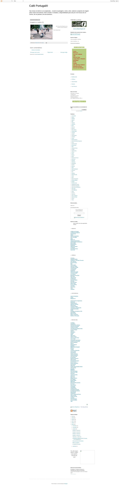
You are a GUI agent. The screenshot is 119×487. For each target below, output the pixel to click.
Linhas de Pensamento (75, 240)
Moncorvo (73, 159)
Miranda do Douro (75, 157)
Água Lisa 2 (73, 335)
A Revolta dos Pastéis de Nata (76, 328)
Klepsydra (73, 373)
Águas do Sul (73, 233)
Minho (73, 156)
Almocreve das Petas (75, 337)
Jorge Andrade (74, 81)
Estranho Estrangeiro (75, 360)
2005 (73, 424)
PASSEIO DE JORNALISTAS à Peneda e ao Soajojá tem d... (80, 439)
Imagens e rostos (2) (76, 433)
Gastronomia (74, 150)
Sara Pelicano (74, 86)
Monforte (73, 160)
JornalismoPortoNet (74, 308)
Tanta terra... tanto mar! (77, 436)
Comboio (73, 136)
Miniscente (73, 381)
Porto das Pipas (74, 282)
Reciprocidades (74, 180)
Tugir (71, 401)
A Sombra (72, 258)
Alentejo (73, 118)
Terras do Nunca (74, 400)
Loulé (73, 153)
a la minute (74, 115)
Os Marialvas (73, 278)
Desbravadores (74, 139)
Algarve (73, 120)
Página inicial (50, 52)
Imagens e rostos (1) (76, 435)
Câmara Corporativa (75, 236)
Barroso (73, 128)
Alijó (72, 121)
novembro (75, 427)
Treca (72, 288)
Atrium (72, 297)
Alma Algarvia (73, 261)
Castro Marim (74, 135)
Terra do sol (73, 286)
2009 (73, 417)
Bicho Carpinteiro (74, 342)
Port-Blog (72, 281)
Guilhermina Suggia (74, 271)
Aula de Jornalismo (74, 296)
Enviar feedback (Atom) (39, 54)
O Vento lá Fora (73, 388)
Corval (73, 138)
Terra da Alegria (74, 398)
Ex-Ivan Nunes (73, 362)
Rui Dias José (74, 76)
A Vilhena (73, 79)
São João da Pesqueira (76, 187)
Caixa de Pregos (74, 266)
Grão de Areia (73, 367)
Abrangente (73, 332)
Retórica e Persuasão (75, 315)
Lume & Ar (73, 375)
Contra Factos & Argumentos (76, 300)
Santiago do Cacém (75, 184)
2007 (73, 421)
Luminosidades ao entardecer (76, 241)
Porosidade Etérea (74, 248)
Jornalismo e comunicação (76, 307)
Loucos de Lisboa (74, 374)
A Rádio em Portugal (75, 231)
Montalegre (74, 163)
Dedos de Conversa (74, 358)
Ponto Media (73, 312)
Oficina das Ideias (74, 246)
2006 (73, 422)
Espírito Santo (74, 143)
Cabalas (72, 349)
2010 (73, 416)
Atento (72, 235)
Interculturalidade (74, 371)
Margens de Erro (74, 378)
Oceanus (73, 84)
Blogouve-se (73, 298)
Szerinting (72, 285)
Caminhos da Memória (75, 350)
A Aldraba (72, 322)
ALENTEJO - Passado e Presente (77, 260)
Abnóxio (72, 330)
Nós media (73, 276)
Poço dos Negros (74, 280)
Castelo (73, 134)
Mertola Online (73, 380)
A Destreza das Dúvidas (75, 325)
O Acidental (73, 386)
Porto (73, 177)
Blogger (65, 483)
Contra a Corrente (74, 353)
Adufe (72, 334)
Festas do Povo (74, 148)
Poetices (73, 173)
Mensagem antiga (64, 52)
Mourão (73, 164)
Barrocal (73, 127)
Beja (71, 263)
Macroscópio (73, 243)
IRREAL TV (73, 239)
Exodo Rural (74, 145)
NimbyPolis (73, 245)
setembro (74, 446)
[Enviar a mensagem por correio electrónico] (46, 42)
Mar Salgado (73, 379)
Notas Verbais (73, 385)
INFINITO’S (73, 370)
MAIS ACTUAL (73, 313)
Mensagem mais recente (35, 52)
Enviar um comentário (36, 50)
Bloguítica (72, 345)
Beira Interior (74, 129)
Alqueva (73, 122)
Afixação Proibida (74, 259)
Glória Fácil (73, 365)
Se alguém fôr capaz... (77, 444)
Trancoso (73, 194)
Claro (72, 238)
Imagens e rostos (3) (76, 432)
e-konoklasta (73, 269)
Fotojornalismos (74, 303)
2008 (73, 419)
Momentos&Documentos (75, 382)
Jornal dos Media (74, 273)
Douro (73, 142)
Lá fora (73, 152)
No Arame (73, 383)
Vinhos (73, 198)
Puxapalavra (73, 393)
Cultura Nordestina (74, 355)
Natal (73, 167)
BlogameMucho (74, 344)
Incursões (72, 368)
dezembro (75, 425)
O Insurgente (73, 387)
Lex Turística (73, 274)
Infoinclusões (73, 305)
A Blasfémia (73, 324)
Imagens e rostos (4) (76, 430)
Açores (73, 117)
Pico (72, 171)
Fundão (73, 149)
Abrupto (72, 333)
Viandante (72, 289)
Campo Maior (74, 131)
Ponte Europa (73, 392)
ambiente (73, 124)
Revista (73, 181)
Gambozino (73, 270)
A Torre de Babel (74, 329)
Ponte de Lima (74, 174)
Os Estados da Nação (75, 389)
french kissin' (73, 364)
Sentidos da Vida (74, 396)
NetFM (72, 310)
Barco (73, 125)
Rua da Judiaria (74, 284)
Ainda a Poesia (73, 336)
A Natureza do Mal (74, 327)
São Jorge (73, 188)
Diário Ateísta (73, 359)
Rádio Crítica (73, 283)
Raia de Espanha (75, 178)
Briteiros (72, 348)
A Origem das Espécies (75, 232)
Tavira (73, 191)
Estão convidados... (76, 442)
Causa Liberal (73, 351)
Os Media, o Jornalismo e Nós (76, 311)
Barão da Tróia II (74, 262)
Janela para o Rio (74, 372)
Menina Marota (73, 244)
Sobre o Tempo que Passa (76, 394)
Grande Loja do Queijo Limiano (76, 366)
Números (73, 170)
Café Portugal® (38, 5)
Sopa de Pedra (73, 395)
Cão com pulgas (74, 237)
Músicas (73, 166)
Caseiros (73, 132)
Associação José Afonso (75, 340)
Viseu (73, 199)
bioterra (72, 343)
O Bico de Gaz (73, 277)
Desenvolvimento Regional (77, 141)
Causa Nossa (73, 352)
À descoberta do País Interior (78, 441)
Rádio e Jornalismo (74, 314)
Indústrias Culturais (74, 304)
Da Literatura (73, 357)
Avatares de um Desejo (75, 341)
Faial (72, 146)
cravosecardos (74, 268)
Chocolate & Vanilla (74, 267)
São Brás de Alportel (75, 185)
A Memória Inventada (75, 326)
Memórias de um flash (75, 275)
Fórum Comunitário (74, 363)
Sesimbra (72, 397)
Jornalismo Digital (74, 306)
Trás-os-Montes (74, 195)
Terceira (73, 192)
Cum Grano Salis (74, 356)
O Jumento (73, 247)
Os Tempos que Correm (75, 390)
